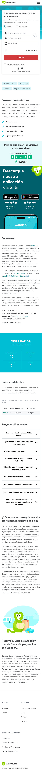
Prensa (23, 717)
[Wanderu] (9, 2)
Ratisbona (14, 276)
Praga (23, 273)
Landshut (6, 276)
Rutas (7, 89)
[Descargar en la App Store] (11, 197)
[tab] (10, 28)
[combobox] (21, 33)
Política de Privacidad (10, 751)
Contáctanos (6, 738)
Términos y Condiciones (11, 747)
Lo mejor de (23, 83)
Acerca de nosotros (28, 708)
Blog (22, 713)
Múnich (16, 273)
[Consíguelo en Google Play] (30, 197)
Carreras (24, 721)
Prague (5, 413)
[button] (38, 3)
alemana (34, 246)
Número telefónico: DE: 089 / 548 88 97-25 (19, 313)
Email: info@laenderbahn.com (13, 319)
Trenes (4, 713)
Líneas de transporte (10, 743)
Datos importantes (9, 83)
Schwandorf (24, 276)
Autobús (5, 708)
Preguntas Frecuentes (22, 89)
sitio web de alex (21, 316)
